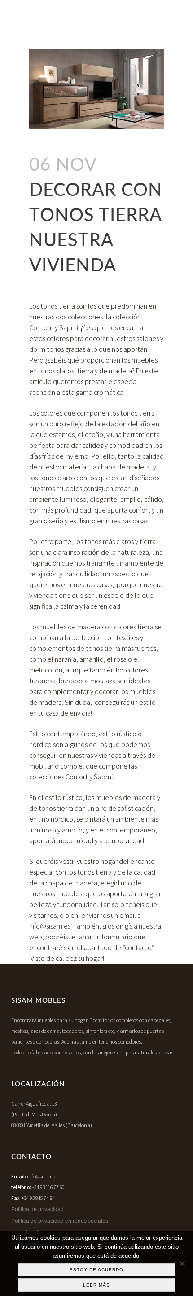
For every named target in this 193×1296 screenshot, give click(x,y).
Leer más (96, 1285)
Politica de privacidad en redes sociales (59, 1221)
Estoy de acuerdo (96, 1269)
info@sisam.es (49, 926)
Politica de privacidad (37, 1209)
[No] (181, 1263)
